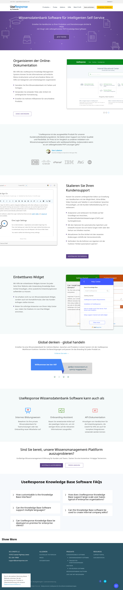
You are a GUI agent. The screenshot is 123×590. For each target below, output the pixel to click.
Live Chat (12, 1)
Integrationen (44, 560)
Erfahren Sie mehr (61, 353)
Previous (65, 85)
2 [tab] (106, 112)
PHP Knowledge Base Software (74, 29)
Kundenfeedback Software (75, 555)
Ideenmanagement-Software (79, 557)
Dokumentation (98, 557)
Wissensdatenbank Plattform (76, 571)
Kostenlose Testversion (105, 7)
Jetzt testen (61, 37)
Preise (55, 7)
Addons (62, 7)
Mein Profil (77, 7)
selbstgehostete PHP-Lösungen (62, 144)
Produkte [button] (46, 7)
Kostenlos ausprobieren (51, 465)
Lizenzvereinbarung (50, 582)
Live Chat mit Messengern (75, 574)
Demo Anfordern (89, 7)
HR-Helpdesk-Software (76, 568)
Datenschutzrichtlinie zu (12, 584)
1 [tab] (104, 112)
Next (111, 85)
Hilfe (69, 7)
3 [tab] (108, 112)
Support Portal (98, 555)
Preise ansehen (74, 465)
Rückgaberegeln (38, 582)
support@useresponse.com (22, 1)
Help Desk (69, 565)
